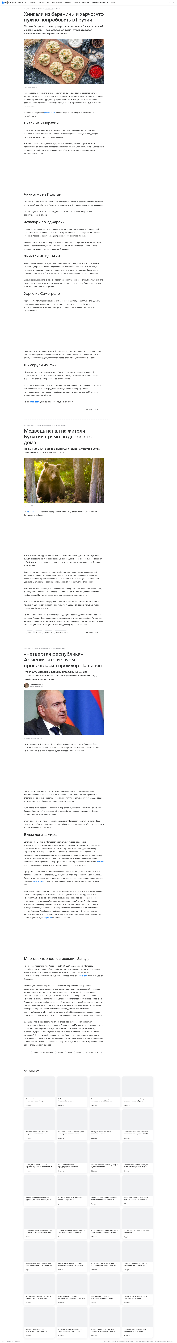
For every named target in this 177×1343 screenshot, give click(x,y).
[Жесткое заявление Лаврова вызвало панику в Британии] (137, 1091)
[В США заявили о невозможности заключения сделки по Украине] (105, 1223)
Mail (3, 1341)
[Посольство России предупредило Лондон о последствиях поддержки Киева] (72, 1157)
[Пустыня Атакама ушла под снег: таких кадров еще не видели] (105, 1190)
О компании (9, 1341)
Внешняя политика (59, 648)
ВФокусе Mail (48, 425)
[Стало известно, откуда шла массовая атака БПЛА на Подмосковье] (105, 1091)
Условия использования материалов (122, 1341)
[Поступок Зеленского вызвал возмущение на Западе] (39, 1091)
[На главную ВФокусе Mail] (10, 2)
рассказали (49, 113)
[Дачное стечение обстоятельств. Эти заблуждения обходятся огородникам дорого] (72, 1223)
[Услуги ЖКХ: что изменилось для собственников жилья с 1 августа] (105, 1256)
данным (30, 512)
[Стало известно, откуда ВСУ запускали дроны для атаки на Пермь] (105, 1322)
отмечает (83, 976)
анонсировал (38, 881)
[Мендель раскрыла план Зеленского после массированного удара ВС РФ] (105, 1124)
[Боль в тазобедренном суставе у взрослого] (137, 1223)
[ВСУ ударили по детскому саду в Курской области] (105, 1157)
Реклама (17, 1341)
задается (48, 917)
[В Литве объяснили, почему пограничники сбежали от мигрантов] (39, 1124)
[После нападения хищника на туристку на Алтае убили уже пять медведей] (39, 1190)
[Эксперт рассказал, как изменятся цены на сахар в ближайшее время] (39, 1322)
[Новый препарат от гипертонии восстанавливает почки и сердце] (39, 1256)
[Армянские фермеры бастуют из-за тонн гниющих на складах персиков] (137, 1157)
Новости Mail (49, 9)
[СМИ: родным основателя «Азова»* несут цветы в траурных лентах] (72, 1289)
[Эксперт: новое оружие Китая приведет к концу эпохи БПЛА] (137, 1124)
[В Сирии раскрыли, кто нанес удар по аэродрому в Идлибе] (72, 1322)
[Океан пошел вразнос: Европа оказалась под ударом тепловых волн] (72, 1256)
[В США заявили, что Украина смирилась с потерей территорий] (137, 1289)
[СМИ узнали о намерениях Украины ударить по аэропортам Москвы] (39, 1157)
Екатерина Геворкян (37, 684)
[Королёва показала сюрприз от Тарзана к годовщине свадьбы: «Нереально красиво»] (137, 1190)
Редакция (107, 1341)
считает (100, 862)
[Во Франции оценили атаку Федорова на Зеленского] (137, 1322)
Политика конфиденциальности (163, 1341)
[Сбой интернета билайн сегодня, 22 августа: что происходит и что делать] (39, 1223)
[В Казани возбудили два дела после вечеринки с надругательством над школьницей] (72, 1190)
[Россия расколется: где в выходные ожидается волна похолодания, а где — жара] (105, 1289)
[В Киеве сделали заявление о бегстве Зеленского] (72, 1091)
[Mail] (3, 2)
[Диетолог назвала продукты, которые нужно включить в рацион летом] (137, 1256)
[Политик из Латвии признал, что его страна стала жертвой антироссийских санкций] (72, 1124)
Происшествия (60, 425)
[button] (64, 62)
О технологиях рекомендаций (144, 1341)
